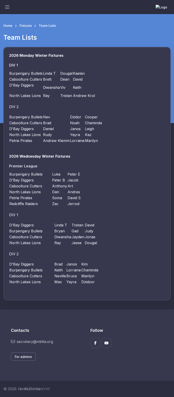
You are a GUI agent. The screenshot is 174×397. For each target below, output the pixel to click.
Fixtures (25, 25)
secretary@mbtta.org (35, 341)
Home (7, 25)
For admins (23, 357)
